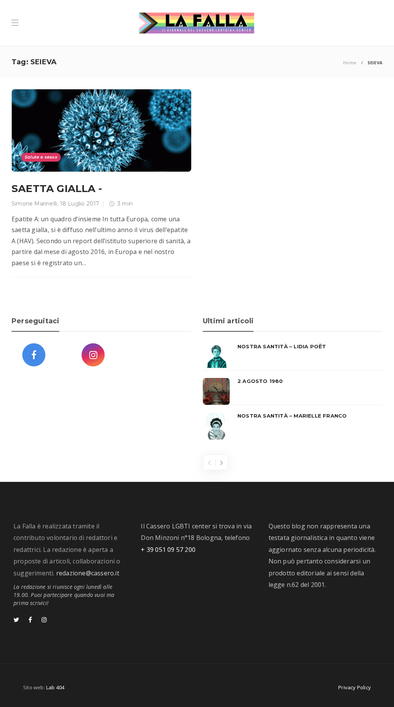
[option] (292, 391)
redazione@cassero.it (87, 573)
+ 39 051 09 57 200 (168, 549)
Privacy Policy (354, 687)
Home (349, 62)
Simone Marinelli (34, 203)
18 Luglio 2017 (80, 203)
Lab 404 (55, 687)
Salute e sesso (41, 157)
